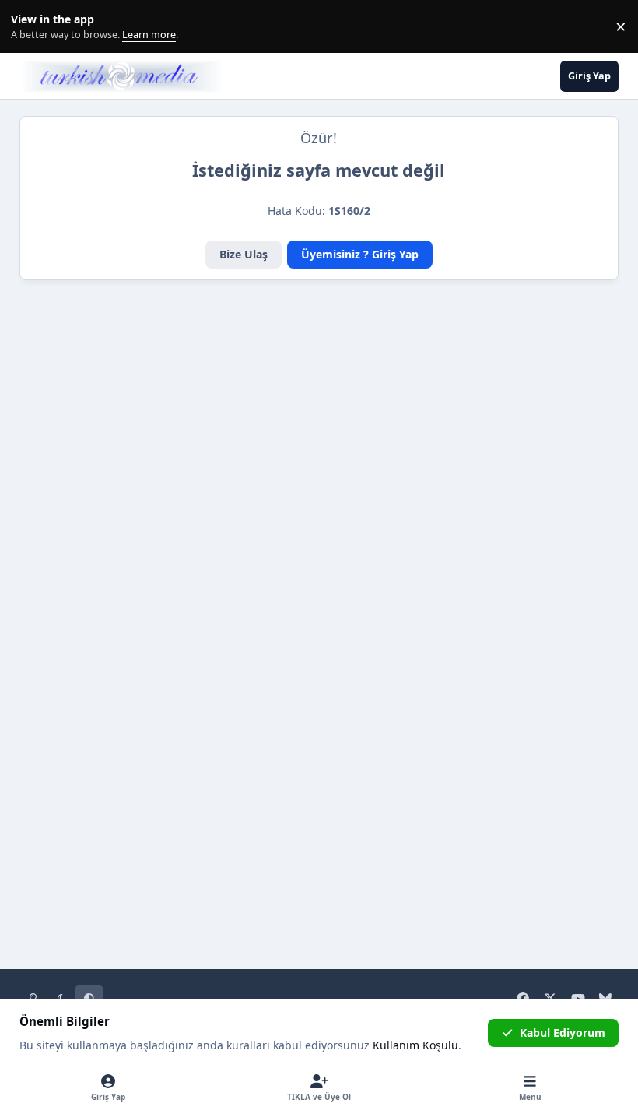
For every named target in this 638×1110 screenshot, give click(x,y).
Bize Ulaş (243, 254)
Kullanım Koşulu (415, 1045)
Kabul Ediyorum (562, 1032)
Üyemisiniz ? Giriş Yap (360, 254)
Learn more (30, 26)
